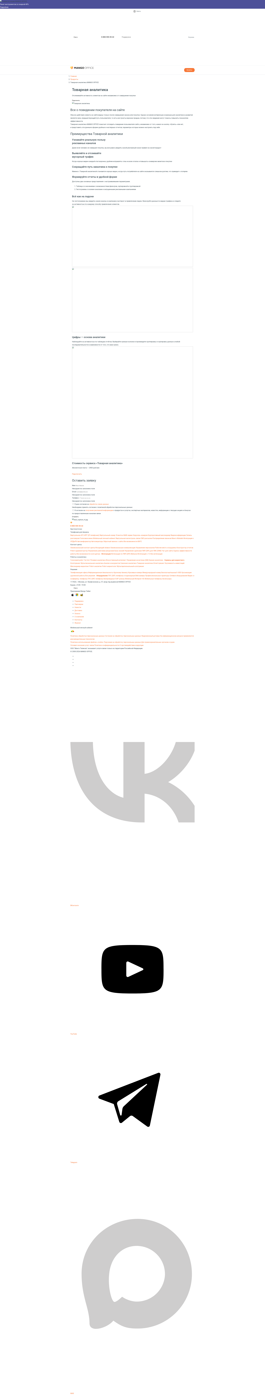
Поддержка (126, 37)
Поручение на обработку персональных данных (122, 642)
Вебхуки (134, 554)
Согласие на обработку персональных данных (123, 636)
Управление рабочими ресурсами (101, 551)
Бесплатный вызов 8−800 (171, 573)
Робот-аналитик (95, 566)
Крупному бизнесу (121, 573)
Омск (76, 37)
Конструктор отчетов (185, 548)
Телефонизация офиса (79, 573)
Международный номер (151, 573)
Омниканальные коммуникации (123, 548)
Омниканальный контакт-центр (82, 548)
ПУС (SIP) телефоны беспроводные (101, 579)
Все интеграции (156, 554)
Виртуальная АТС (77, 535)
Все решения (90, 576)
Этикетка (119, 535)
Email (74, 492)
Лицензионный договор (150, 636)
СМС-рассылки (147, 538)
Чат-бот (87, 560)
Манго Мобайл (178, 538)
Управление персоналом (145, 548)
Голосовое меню (86, 538)
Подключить (76, 100)
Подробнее (4, 7)
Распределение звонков (162, 538)
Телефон (75, 498)
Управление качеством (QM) (138, 560)
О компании (79, 617)
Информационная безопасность (101, 573)
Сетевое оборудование (179, 576)
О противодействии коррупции (131, 645)
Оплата (77, 614)
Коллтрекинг (75, 563)
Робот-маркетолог (109, 566)
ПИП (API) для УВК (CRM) (152, 551)
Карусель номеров (140, 535)
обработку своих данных (99, 504)
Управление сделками (133, 551)
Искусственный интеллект (116, 560)
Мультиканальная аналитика (92, 563)
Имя (73, 485)
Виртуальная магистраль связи (128, 538)
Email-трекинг (159, 563)
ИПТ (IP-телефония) (92, 535)
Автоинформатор (84, 541)
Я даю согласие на (92, 504)
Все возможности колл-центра (89, 554)
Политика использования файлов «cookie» (86, 642)
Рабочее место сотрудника (166, 548)
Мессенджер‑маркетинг (79, 566)
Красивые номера (135, 573)
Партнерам (79, 604)
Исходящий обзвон (102, 548)
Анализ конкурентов (112, 563)
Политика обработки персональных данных (87, 636)
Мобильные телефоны (153, 579)
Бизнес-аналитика (156, 560)
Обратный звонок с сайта (113, 541)
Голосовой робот (77, 560)
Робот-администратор (79, 551)
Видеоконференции (178, 535)
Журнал (78, 623)
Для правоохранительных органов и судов (157, 642)
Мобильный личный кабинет (104, 538)
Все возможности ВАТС (133, 541)
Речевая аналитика (98, 560)
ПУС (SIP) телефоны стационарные (122, 576)
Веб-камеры (140, 576)
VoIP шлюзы (120, 579)
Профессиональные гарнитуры (157, 576)
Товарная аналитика (145, 563)
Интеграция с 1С (144, 554)
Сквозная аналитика (128, 563)
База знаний (119, 551)
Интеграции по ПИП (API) (121, 554)
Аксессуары (167, 579)
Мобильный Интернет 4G (135, 579)
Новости (78, 607)
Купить (189, 70)
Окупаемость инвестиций (174, 563)
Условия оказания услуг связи (82, 645)
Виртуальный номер (108, 535)
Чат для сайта (167, 551)
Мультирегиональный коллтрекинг (130, 566)
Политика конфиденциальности (106, 645)
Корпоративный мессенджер (159, 535)
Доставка (78, 610)
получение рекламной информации (99, 510)
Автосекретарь (97, 541)
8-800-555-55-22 (107, 37)
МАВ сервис (128, 535)
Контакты (78, 620)
